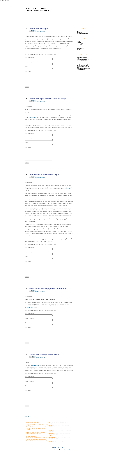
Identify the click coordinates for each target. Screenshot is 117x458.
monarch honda (35, 365)
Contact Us (40, 23)
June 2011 (79, 42)
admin (34, 30)
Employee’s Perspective (49, 23)
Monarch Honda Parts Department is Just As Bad (36, 437)
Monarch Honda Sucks (36, 8)
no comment (67, 91)
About (35, 23)
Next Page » (27, 416)
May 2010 (79, 46)
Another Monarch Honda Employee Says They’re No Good (48, 289)
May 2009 (79, 49)
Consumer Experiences (39, 31)
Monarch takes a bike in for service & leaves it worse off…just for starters (36, 436)
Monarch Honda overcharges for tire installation (44, 355)
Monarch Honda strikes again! (38, 29)
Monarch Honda (32, 117)
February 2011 (80, 43)
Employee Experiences (39, 291)
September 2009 (80, 48)
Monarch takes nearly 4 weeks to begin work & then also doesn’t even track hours (36, 433)
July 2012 (79, 41)
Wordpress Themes (68, 449)
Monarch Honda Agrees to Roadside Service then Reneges (47, 99)
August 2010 (79, 44)
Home (30, 23)
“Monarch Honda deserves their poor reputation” (36, 439)
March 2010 (79, 47)
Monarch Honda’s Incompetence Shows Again (44, 175)
